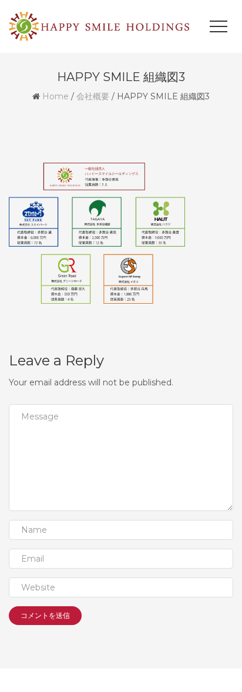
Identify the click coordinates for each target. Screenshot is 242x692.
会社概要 (92, 96)
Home (55, 96)
